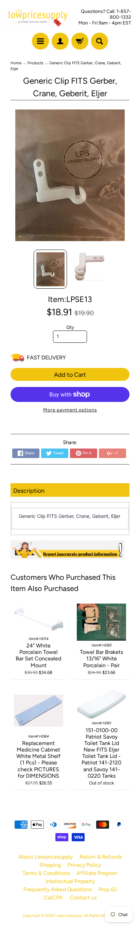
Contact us (83, 897)
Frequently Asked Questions (57, 889)
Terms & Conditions (46, 873)
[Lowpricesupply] (37, 17)
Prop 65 (108, 889)
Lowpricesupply (68, 915)
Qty (70, 327)
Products (35, 63)
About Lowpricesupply (45, 857)
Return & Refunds (101, 857)
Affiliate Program (97, 873)
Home (16, 63)
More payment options (70, 409)
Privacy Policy (84, 865)
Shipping (50, 865)
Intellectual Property (70, 881)
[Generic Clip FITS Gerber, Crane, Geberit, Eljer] (50, 269)
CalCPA (53, 897)
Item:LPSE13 (70, 299)
